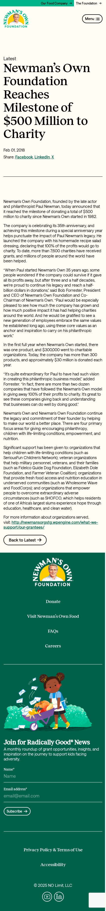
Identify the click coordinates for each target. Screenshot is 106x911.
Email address (15, 789)
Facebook (24, 157)
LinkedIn (42, 157)
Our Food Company (54, 3)
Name (9, 769)
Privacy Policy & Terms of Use (53, 849)
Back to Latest (22, 539)
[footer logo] (53, 572)
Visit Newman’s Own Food (53, 616)
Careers (53, 645)
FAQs (53, 631)
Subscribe (14, 811)
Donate (53, 601)
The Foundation (86, 3)
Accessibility (53, 864)
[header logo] (16, 19)
